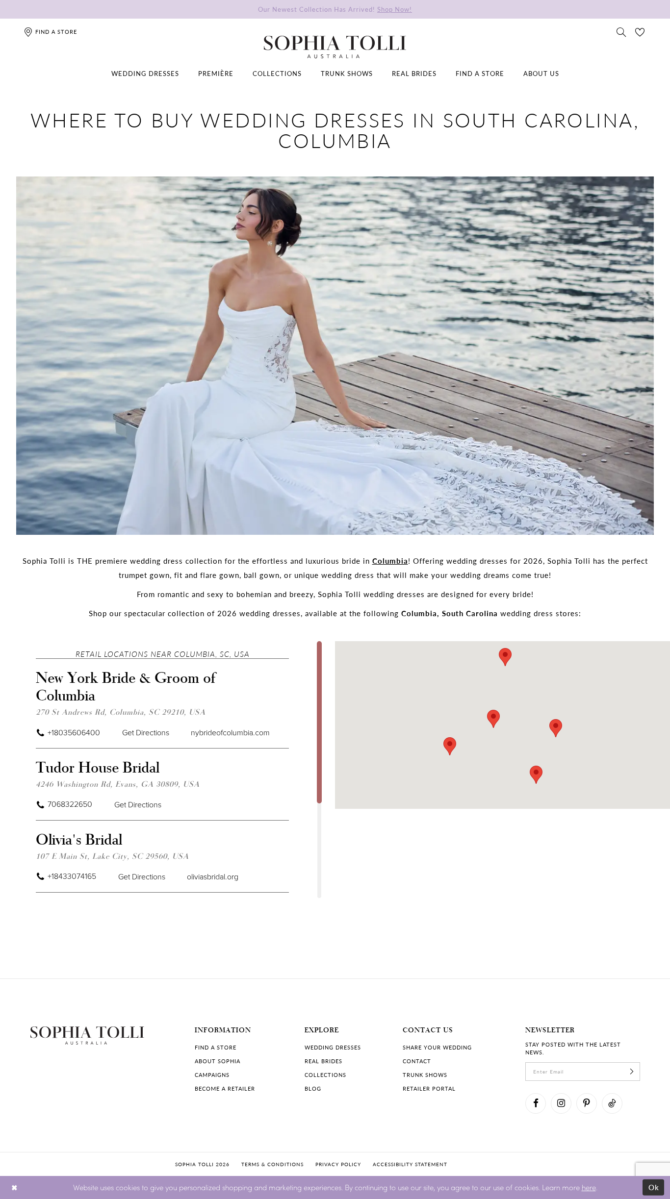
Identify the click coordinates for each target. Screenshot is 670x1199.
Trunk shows (425, 1074)
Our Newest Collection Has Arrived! (335, 9)
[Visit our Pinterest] (586, 1103)
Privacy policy (338, 1164)
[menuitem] (145, 73)
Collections (325, 1074)
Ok (654, 1187)
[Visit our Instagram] (561, 1103)
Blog (313, 1088)
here (589, 1187)
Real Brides (323, 1061)
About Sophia (217, 1061)
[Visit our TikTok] (612, 1103)
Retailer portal (429, 1088)
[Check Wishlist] (640, 31)
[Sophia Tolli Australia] (335, 47)
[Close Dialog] (14, 1187)
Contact (417, 1061)
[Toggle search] (621, 31)
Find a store (215, 1047)
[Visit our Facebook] (535, 1103)
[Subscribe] (631, 1071)
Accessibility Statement (410, 1164)
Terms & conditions (272, 1164)
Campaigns (212, 1074)
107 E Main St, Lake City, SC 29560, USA (112, 855)
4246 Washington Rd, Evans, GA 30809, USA (118, 783)
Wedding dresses (333, 1047)
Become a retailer (225, 1088)
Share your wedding (437, 1047)
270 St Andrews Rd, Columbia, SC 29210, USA (121, 711)
